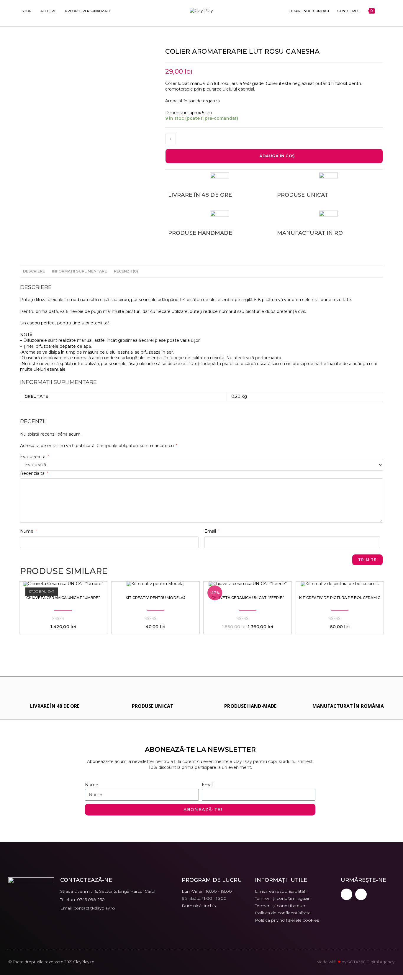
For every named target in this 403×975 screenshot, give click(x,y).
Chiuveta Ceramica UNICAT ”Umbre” (63, 597)
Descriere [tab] (34, 271)
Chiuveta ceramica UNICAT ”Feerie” (247, 597)
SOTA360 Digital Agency (370, 961)
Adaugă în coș (277, 155)
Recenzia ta (34, 473)
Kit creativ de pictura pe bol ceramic (339, 597)
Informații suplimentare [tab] (79, 271)
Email (211, 531)
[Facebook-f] (346, 894)
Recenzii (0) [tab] (126, 271)
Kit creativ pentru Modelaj (156, 597)
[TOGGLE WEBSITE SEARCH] (380, 11)
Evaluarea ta (34, 457)
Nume (28, 531)
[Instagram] (361, 894)
